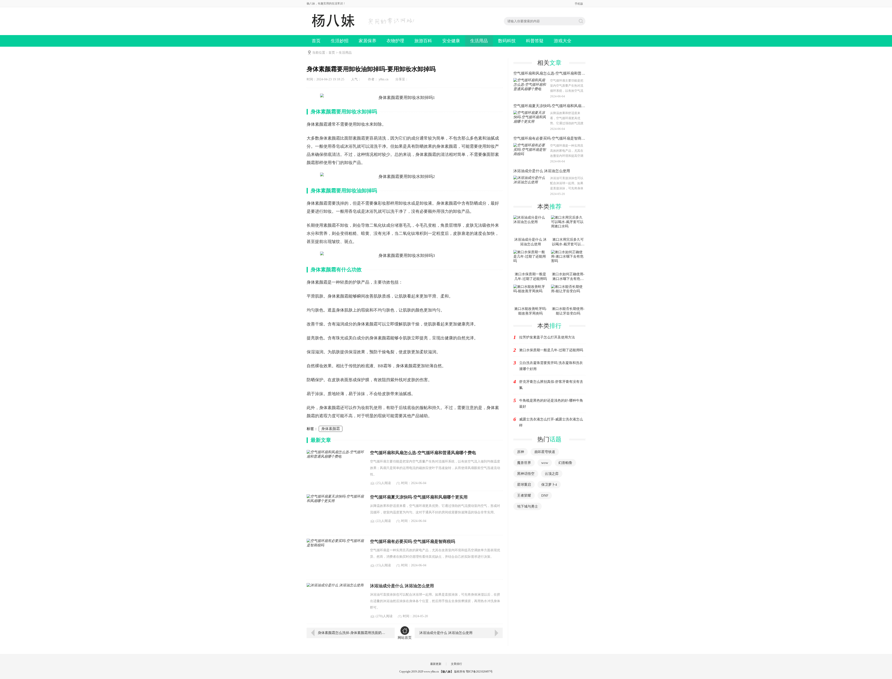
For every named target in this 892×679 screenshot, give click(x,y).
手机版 (579, 3)
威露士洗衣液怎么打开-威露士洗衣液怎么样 (551, 422)
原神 (520, 452)
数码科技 (507, 40)
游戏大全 (562, 40)
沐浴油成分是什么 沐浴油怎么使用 (445, 633)
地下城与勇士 (527, 506)
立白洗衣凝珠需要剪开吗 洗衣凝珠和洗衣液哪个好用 (551, 366)
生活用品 (479, 40)
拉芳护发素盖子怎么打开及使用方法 (547, 337)
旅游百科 (423, 40)
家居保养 (367, 40)
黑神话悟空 (526, 474)
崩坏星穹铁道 (544, 452)
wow (544, 463)
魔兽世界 (524, 463)
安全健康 (451, 40)
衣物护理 (395, 40)
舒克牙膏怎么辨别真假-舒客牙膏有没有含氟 (551, 385)
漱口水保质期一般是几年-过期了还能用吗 (551, 350)
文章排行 (456, 664)
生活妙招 (339, 40)
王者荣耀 (524, 495)
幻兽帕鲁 (565, 463)
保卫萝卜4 (549, 484)
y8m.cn (383, 79)
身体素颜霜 (330, 429)
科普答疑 (535, 40)
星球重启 (524, 484)
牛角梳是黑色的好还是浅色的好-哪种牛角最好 (551, 403)
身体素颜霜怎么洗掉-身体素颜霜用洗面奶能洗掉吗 (353, 633)
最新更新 (435, 664)
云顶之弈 (552, 474)
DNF (544, 495)
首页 (316, 40)
